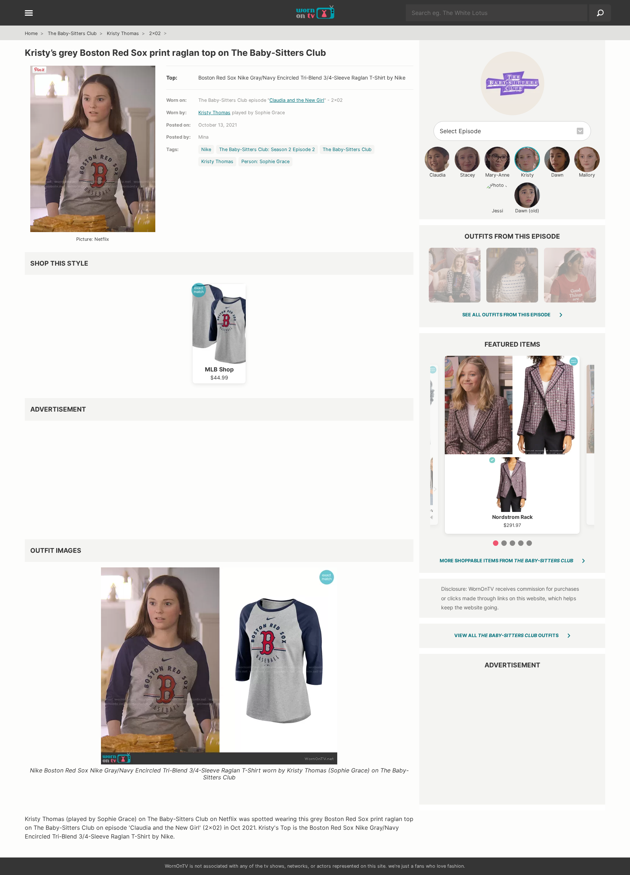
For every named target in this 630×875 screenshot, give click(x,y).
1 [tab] (495, 543)
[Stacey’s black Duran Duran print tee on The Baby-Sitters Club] (455, 275)
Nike (206, 149)
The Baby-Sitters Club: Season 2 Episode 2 (267, 149)
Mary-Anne (497, 175)
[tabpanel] (512, 445)
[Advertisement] (219, 477)
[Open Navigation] (29, 13)
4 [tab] (521, 543)
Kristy (527, 175)
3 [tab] (512, 543)
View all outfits (506, 635)
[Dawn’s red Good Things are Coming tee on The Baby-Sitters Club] (570, 275)
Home (31, 33)
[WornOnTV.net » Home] (315, 13)
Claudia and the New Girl (296, 100)
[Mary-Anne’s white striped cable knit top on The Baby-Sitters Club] (512, 275)
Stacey (467, 175)
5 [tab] (529, 543)
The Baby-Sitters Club (72, 33)
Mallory (587, 175)
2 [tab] (504, 543)
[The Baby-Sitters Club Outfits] (512, 83)
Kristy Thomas (123, 33)
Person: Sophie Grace (265, 161)
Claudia (437, 175)
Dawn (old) (527, 210)
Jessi (497, 210)
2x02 (155, 33)
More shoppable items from (506, 560)
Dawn (557, 175)
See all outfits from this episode (506, 314)
